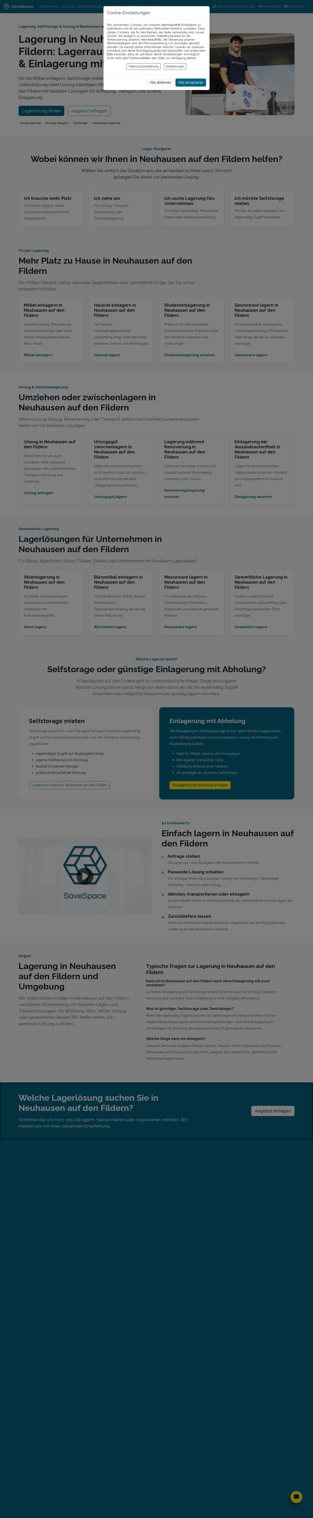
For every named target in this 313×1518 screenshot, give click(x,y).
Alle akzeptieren (190, 82)
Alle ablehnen (160, 82)
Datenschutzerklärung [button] (144, 66)
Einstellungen (175, 66)
